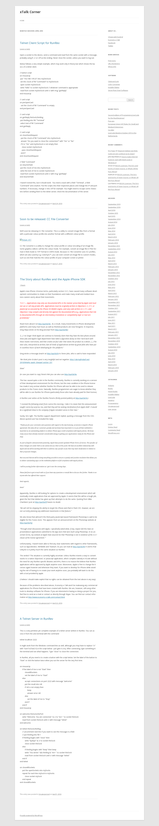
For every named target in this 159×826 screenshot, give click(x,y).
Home (22, 21)
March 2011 (112, 329)
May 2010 (111, 359)
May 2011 (111, 323)
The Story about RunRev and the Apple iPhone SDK (52, 279)
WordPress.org (113, 433)
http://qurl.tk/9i (53, 353)
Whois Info (112, 66)
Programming (113, 403)
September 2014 (114, 219)
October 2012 (113, 278)
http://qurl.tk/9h (79, 546)
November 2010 (114, 341)
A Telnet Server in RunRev (36, 618)
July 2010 (111, 353)
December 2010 (114, 338)
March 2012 (112, 293)
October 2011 (113, 308)
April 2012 (111, 290)
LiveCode (111, 397)
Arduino (111, 385)
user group (112, 409)
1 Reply (22, 285)
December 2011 (114, 302)
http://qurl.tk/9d (44, 324)
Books (110, 388)
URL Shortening (114, 64)
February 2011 (113, 332)
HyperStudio (113, 391)
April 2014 (111, 234)
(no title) (111, 130)
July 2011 (111, 317)
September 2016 (114, 207)
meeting (111, 400)
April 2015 (111, 216)
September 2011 (114, 311)
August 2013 (112, 252)
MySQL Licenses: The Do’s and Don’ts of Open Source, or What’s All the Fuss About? (123, 169)
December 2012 (114, 272)
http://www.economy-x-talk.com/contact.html (46, 597)
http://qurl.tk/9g (26, 523)
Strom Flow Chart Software (118, 90)
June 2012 (111, 284)
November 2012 (114, 275)
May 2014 (111, 231)
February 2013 (113, 267)
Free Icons (112, 61)
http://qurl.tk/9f (41, 502)
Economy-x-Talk (114, 40)
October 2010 (113, 344)
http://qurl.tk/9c (81, 398)
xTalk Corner (30, 12)
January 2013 (113, 270)
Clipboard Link (113, 81)
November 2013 (114, 246)
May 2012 (111, 287)
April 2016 (111, 210)
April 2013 (111, 261)
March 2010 (112, 365)
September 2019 (114, 204)
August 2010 (112, 350)
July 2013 (111, 255)
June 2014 (111, 228)
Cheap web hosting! (115, 37)
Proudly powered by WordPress (31, 815)
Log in (110, 424)
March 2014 (112, 237)
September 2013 (114, 249)
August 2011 (112, 314)
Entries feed (112, 427)
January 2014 (113, 243)
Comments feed (114, 430)
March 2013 (112, 264)
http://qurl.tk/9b (61, 330)
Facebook (111, 43)
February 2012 (113, 296)
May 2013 (111, 258)
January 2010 (113, 371)
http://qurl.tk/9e (70, 374)
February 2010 (113, 368)
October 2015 (113, 213)
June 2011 (111, 320)
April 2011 (111, 326)
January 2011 (113, 335)
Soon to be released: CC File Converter (44, 219)
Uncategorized (44, 203)
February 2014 (113, 240)
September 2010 (114, 347)
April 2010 (111, 362)
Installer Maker (113, 87)
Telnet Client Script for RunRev (40, 43)
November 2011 (114, 305)
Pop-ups (111, 121)
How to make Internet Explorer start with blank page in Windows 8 (123, 160)
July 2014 (111, 225)
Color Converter (114, 84)
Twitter (110, 46)
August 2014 (112, 222)
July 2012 (111, 281)
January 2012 (113, 299)
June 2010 (111, 356)
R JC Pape (111, 151)
